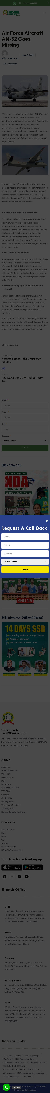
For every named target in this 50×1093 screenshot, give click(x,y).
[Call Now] (6, 1087)
